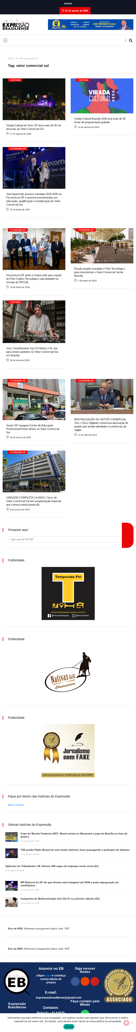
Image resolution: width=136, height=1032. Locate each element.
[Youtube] (94, 981)
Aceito (69, 1026)
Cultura (15, 80)
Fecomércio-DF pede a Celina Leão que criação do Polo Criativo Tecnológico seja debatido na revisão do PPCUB (33, 279)
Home (11, 58)
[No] (131, 1022)
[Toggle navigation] (5, 40)
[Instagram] (85, 981)
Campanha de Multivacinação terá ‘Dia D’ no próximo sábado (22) (60, 898)
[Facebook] (75, 981)
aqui (48, 975)
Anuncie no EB (51, 968)
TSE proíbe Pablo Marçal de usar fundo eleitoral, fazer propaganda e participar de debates (75, 849)
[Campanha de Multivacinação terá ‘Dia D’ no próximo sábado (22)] (11, 902)
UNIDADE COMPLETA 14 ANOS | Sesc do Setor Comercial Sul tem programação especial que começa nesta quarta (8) (33, 501)
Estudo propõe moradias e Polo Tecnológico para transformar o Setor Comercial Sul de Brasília (99, 272)
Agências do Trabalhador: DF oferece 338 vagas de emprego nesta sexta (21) (51, 866)
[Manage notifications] (126, 1023)
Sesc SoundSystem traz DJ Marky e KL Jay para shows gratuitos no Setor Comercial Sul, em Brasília (32, 352)
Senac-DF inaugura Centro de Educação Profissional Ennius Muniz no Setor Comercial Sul (32, 429)
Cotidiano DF (18, 149)
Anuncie (68, 3)
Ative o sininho (16, 804)
